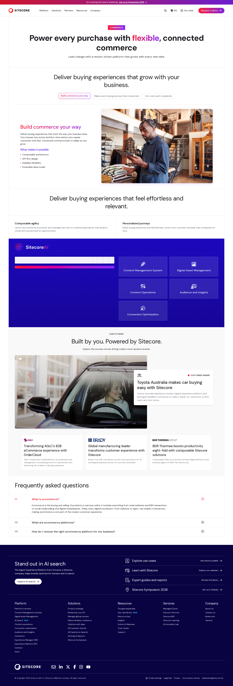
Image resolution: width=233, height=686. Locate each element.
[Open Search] (165, 10)
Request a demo (209, 10)
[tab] (74, 96)
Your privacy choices (191, 678)
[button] (116, 500)
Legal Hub (168, 678)
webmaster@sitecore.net (212, 678)
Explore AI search (26, 581)
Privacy (177, 678)
